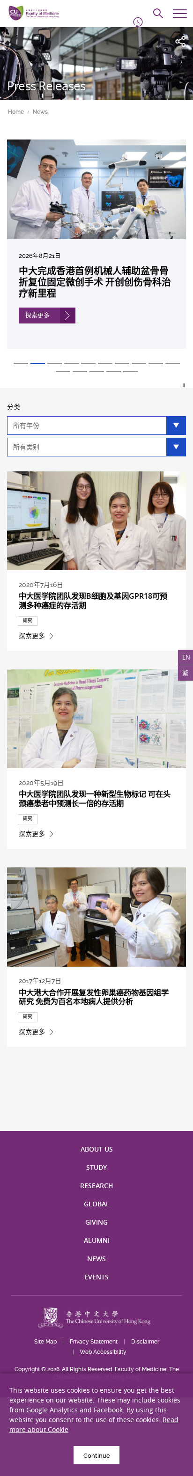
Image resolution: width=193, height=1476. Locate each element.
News (40, 112)
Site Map (45, 1341)
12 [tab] (80, 371)
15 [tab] (130, 371)
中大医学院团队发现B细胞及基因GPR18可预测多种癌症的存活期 (93, 600)
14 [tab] (113, 371)
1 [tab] (21, 363)
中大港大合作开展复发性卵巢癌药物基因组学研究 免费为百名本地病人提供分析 (94, 997)
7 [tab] (122, 363)
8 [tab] (139, 363)
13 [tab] (96, 371)
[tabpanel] (96, 251)
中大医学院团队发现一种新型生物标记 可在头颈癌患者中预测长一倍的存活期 (95, 798)
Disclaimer (145, 1341)
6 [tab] (105, 363)
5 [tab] (88, 363)
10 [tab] (172, 363)
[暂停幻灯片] (184, 385)
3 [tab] (54, 363)
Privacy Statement (94, 1341)
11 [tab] (63, 371)
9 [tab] (155, 363)
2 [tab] (37, 363)
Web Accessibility (103, 1352)
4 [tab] (71, 363)
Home (16, 112)
